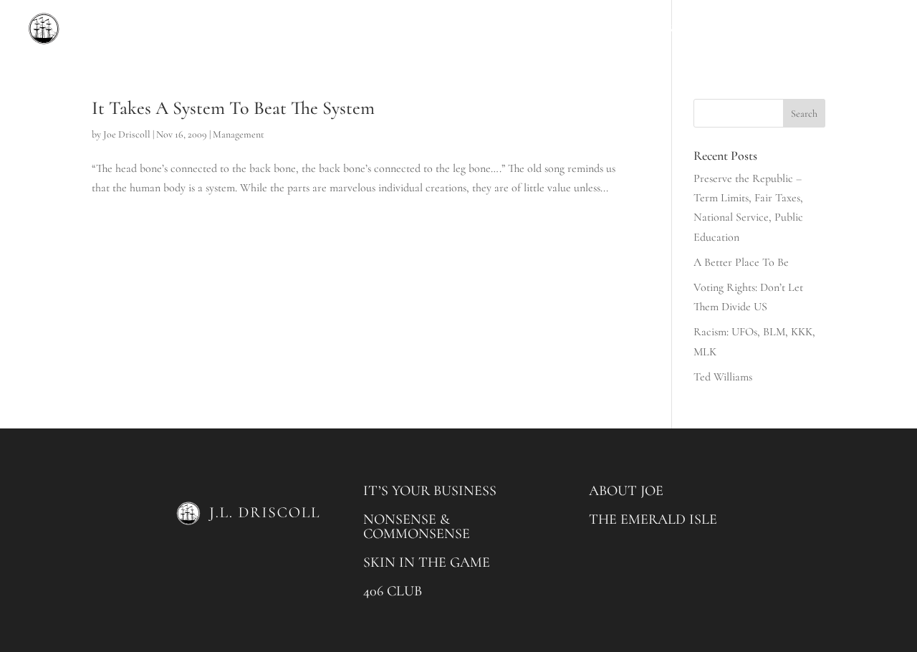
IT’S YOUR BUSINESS (429, 490)
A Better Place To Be (741, 262)
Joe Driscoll (126, 134)
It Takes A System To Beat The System (233, 108)
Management (238, 134)
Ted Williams (722, 377)
